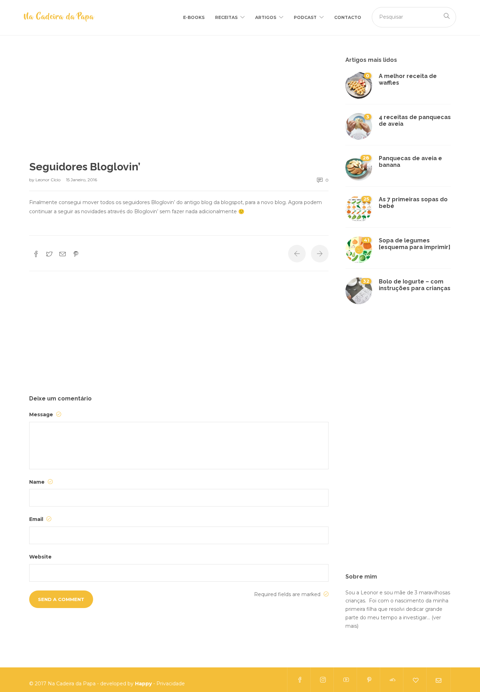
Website (40, 557)
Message (41, 414)
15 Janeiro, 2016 (81, 179)
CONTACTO (347, 17)
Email (37, 519)
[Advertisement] (179, 108)
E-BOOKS (194, 17)
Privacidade (170, 683)
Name (37, 482)
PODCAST (305, 17)
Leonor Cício (48, 179)
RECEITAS (226, 17)
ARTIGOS (265, 17)
